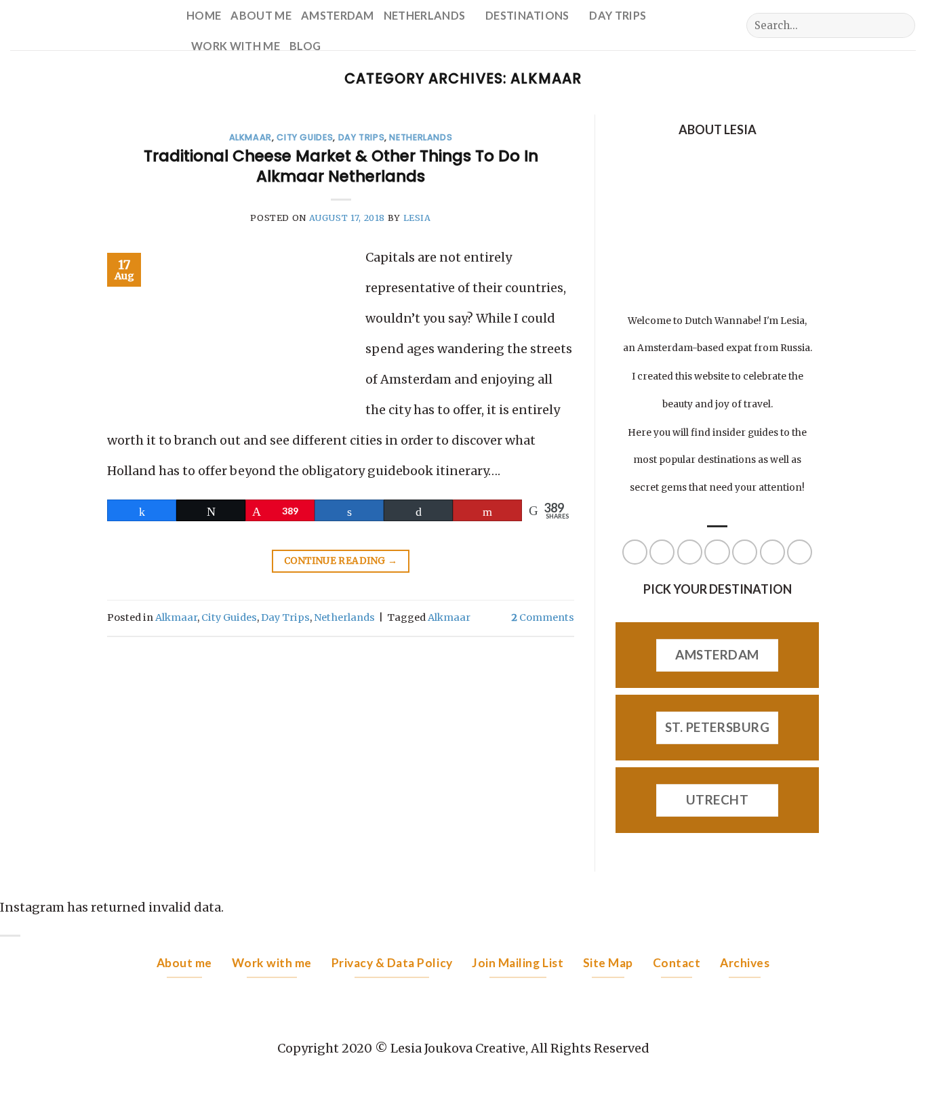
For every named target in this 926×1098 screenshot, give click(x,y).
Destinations (527, 15)
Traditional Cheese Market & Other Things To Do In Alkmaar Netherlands (341, 166)
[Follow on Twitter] (375, 46)
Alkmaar (250, 137)
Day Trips (617, 15)
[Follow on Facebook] (335, 46)
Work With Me (235, 45)
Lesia (417, 218)
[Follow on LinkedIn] (772, 552)
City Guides (305, 137)
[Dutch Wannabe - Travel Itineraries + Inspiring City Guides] (88, 25)
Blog (305, 45)
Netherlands (425, 15)
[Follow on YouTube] (799, 552)
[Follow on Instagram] (355, 46)
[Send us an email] (395, 46)
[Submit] (900, 26)
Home (203, 15)
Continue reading (340, 561)
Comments (542, 617)
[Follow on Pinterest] (744, 552)
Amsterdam (337, 15)
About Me (260, 15)
